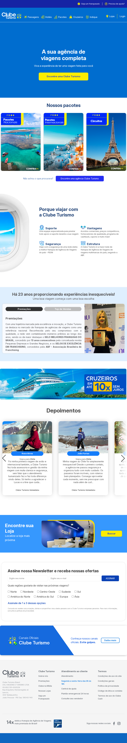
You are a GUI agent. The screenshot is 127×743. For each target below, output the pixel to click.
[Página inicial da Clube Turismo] (12, 15)
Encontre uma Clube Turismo (63, 76)
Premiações (24, 309)
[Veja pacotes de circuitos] (106, 142)
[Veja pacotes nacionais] (21, 142)
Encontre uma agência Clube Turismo (80, 178)
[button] (4, 458)
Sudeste (66, 591)
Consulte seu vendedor (72, 698)
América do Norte (20, 596)
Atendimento (67, 676)
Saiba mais (110, 640)
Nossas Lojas (44, 691)
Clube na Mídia (45, 686)
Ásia (76, 596)
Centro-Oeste (47, 591)
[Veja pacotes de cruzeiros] (63, 384)
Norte (13, 591)
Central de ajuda (68, 689)
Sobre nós (43, 676)
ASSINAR (110, 578)
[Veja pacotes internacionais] (63, 142)
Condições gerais (106, 681)
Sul (79, 591)
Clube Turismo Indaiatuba (27, 490)
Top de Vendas (63, 309)
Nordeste (27, 591)
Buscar (111, 533)
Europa (63, 596)
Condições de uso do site (110, 676)
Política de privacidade (108, 686)
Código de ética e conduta (110, 691)
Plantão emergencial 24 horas (75, 693)
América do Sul (45, 596)
